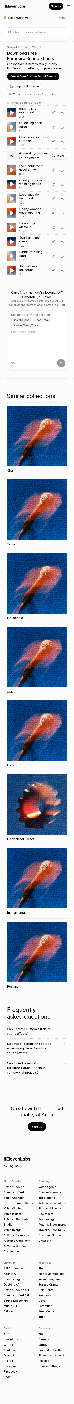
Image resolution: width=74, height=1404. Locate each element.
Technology (46, 1219)
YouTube (10, 1350)
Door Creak (42, 320)
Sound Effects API (16, 1300)
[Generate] (37, 156)
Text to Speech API (16, 1290)
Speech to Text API (16, 1295)
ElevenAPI (9, 1262)
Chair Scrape (21, 320)
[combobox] (40, 32)
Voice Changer (14, 1197)
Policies (44, 1360)
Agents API (11, 1273)
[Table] (37, 513)
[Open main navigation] (68, 6)
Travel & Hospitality (52, 1230)
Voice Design (13, 1230)
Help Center (47, 1290)
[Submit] (61, 363)
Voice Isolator (13, 1213)
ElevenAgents (47, 1181)
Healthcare (46, 1213)
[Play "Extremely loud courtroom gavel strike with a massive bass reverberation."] (37, 170)
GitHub (8, 1344)
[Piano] (37, 734)
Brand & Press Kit (50, 1350)
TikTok (8, 1360)
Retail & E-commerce (53, 1224)
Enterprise (45, 1306)
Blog (42, 1268)
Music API (10, 1306)
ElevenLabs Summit (52, 1355)
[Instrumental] (37, 881)
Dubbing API (12, 1284)
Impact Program (49, 1279)
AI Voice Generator (16, 1235)
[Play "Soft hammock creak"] (37, 242)
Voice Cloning (13, 1208)
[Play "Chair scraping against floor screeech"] (37, 141)
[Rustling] (37, 955)
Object (36, 47)
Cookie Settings (49, 1366)
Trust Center (47, 1311)
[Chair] (37, 439)
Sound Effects (17, 47)
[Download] (62, 113)
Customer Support (51, 1235)
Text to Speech (14, 1187)
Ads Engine (11, 1251)
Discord (9, 1355)
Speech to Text (14, 1192)
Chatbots (45, 1240)
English (13, 1166)
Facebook (10, 1371)
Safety (43, 1344)
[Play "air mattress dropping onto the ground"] (37, 270)
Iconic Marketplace (52, 1273)
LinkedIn (9, 1339)
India (42, 1316)
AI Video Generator (17, 1246)
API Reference (13, 1268)
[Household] (37, 587)
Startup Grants (48, 1284)
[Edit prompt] (53, 113)
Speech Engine (14, 1279)
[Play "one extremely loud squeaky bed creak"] (37, 199)
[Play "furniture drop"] (37, 256)
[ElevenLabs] (15, 6)
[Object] (37, 660)
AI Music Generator (17, 1219)
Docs (42, 1300)
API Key (9, 1311)
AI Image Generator (17, 1240)
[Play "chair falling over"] (37, 113)
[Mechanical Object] (37, 808)
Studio (8, 1224)
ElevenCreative (13, 1181)
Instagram (10, 1366)
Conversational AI (50, 1192)
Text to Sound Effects (18, 1203)
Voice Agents (47, 1187)
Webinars (45, 1295)
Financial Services (51, 1208)
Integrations (47, 1197)
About (42, 1334)
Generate (58, 155)
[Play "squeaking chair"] (37, 127)
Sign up (56, 6)
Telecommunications (53, 1203)
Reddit (8, 1377)
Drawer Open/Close (25, 325)
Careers (44, 1339)
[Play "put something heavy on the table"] (37, 227)
